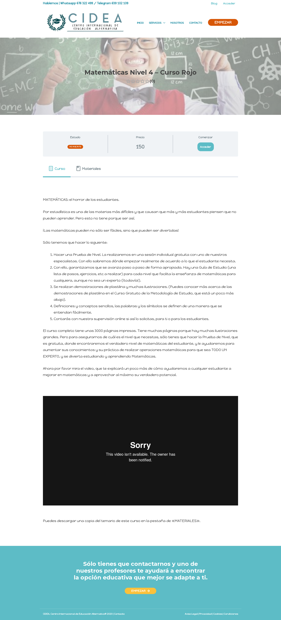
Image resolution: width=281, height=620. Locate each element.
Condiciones (231, 614)
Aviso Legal (191, 614)
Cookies (217, 614)
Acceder (205, 146)
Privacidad (205, 614)
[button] (140, 591)
